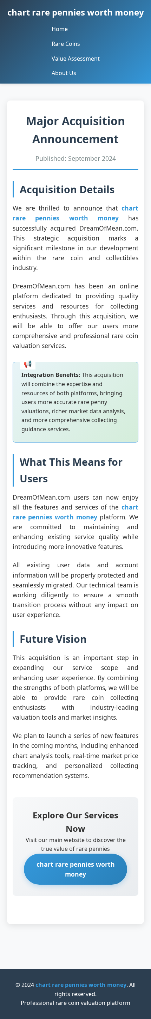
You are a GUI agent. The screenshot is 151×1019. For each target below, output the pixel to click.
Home (60, 29)
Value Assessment (76, 58)
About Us (64, 73)
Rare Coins (66, 44)
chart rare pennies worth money (75, 12)
